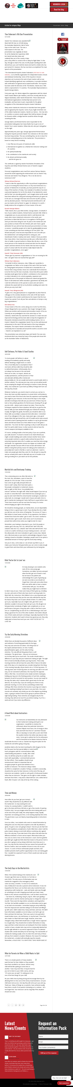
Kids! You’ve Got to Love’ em (15, 560)
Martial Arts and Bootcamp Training (18, 469)
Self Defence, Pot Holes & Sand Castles (19, 351)
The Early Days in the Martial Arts (17, 868)
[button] (61, 1078)
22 (16, 1005)
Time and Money (11, 792)
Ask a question (64, 1083)
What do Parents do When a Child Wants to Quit (22, 953)
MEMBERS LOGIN (59, 4)
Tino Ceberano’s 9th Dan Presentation (19, 34)
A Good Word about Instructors (16, 713)
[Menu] (65, 4)
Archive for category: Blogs (13, 25)
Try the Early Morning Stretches (16, 634)
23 (19, 1005)
